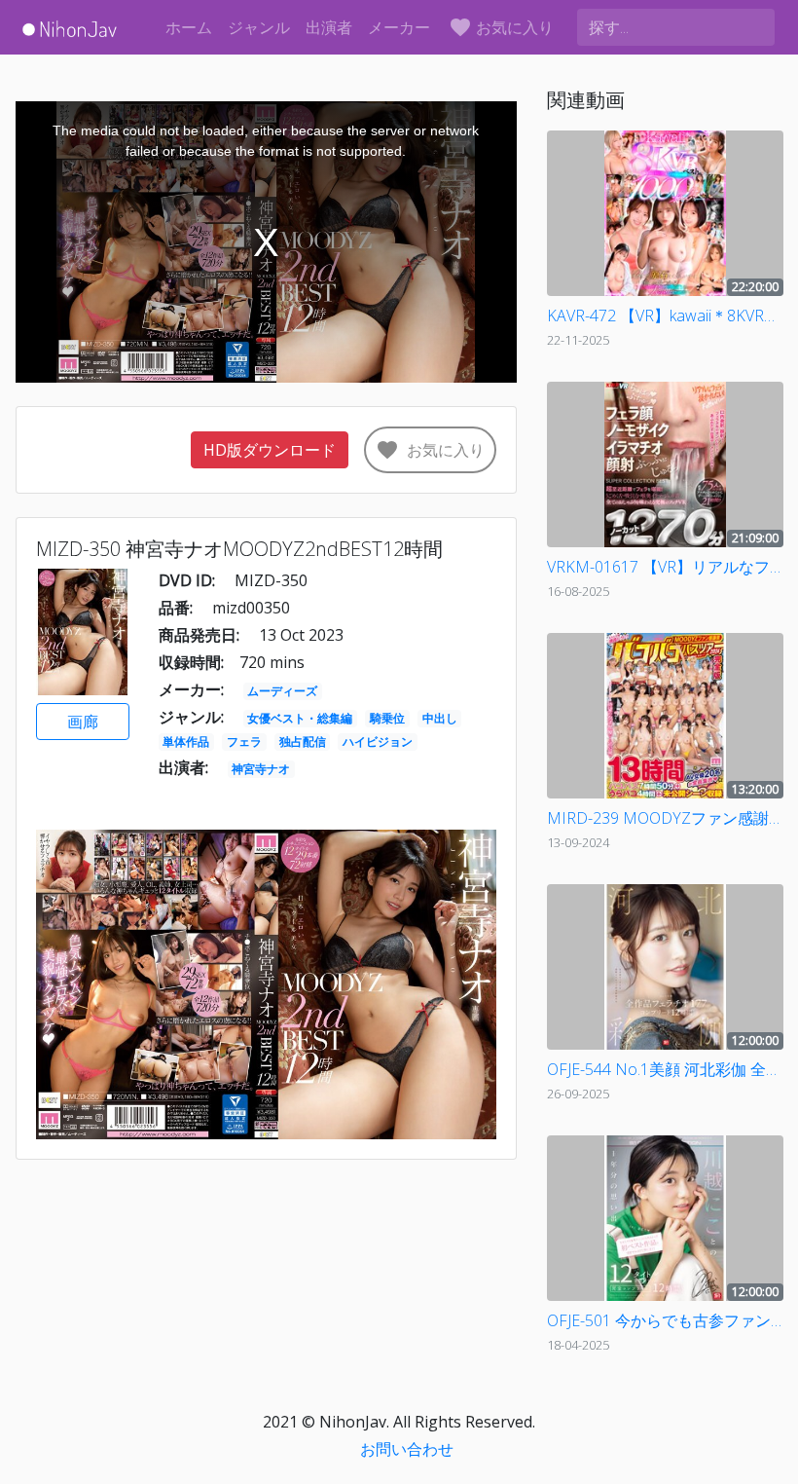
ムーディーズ (282, 691)
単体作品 (186, 741)
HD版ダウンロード (269, 450)
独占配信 (302, 741)
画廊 (82, 721)
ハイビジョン (378, 741)
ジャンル (259, 27)
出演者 (329, 27)
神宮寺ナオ (261, 769)
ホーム (188, 27)
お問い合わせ (406, 1449)
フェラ (244, 741)
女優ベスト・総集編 (299, 718)
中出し (439, 718)
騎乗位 (387, 718)
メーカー (399, 27)
